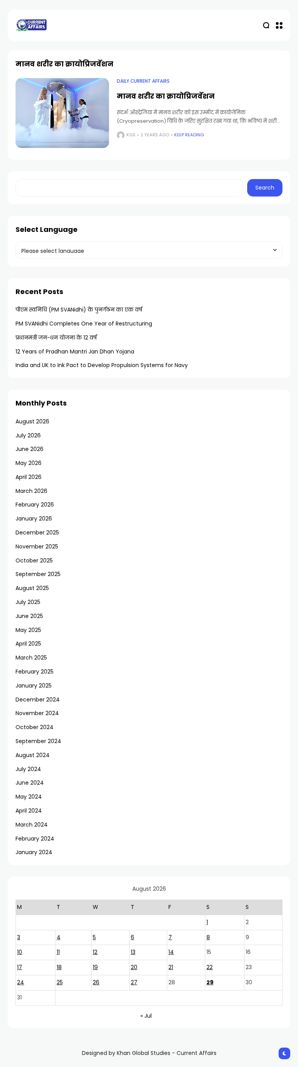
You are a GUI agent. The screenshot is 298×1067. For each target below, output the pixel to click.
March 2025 (31, 657)
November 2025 (37, 546)
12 (95, 952)
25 (60, 982)
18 (59, 967)
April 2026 (29, 477)
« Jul (146, 1016)
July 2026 (28, 435)
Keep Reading (189, 135)
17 (19, 967)
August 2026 (32, 421)
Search (264, 187)
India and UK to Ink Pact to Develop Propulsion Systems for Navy (102, 365)
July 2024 (28, 769)
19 (95, 967)
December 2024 (38, 699)
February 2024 (35, 838)
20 (134, 967)
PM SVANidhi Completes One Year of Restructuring (84, 323)
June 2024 (30, 783)
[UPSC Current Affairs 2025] (31, 25)
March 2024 (32, 825)
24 (20, 982)
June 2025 (29, 616)
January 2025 (34, 685)
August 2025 (32, 588)
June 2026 (29, 449)
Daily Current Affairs (143, 81)
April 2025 (28, 644)
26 (96, 982)
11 (58, 952)
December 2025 (37, 532)
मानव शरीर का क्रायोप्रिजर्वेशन (166, 96)
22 (209, 967)
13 (133, 952)
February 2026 (35, 504)
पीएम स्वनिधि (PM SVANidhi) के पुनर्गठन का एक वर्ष (79, 309)
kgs (130, 135)
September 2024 (38, 741)
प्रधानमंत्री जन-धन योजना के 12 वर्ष (56, 337)
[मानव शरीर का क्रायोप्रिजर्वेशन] (62, 113)
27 (134, 982)
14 (171, 952)
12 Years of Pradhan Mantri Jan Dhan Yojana (75, 351)
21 (170, 967)
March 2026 (31, 491)
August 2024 (33, 755)
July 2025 (28, 602)
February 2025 (35, 671)
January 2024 (34, 852)
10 (19, 952)
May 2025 (28, 630)
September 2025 (38, 574)
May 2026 (29, 463)
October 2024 (35, 727)
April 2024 (29, 811)
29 (209, 982)
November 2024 (37, 713)
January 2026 (34, 518)
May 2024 (29, 797)
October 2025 (34, 560)
